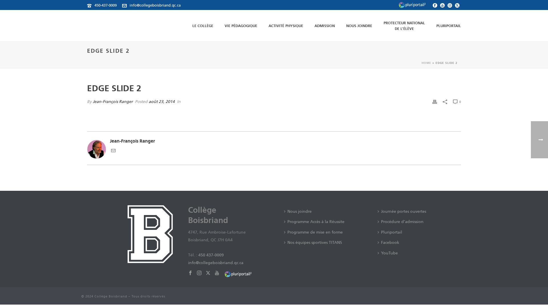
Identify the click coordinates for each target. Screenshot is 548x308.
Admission (325, 26)
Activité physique (286, 26)
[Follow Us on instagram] (199, 273)
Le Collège (202, 26)
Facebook (390, 242)
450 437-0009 (211, 255)
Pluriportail (448, 26)
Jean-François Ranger (113, 101)
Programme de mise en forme (315, 232)
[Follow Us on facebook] (190, 273)
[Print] (434, 102)
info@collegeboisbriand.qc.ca (155, 5)
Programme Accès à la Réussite (315, 221)
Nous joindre (359, 26)
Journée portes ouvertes (403, 211)
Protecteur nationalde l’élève (404, 26)
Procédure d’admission (402, 221)
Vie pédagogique (241, 26)
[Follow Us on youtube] (217, 273)
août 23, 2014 (162, 101)
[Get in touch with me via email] (113, 151)
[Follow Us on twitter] (208, 273)
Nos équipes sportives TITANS (314, 242)
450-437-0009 (105, 5)
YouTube (389, 253)
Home (426, 62)
